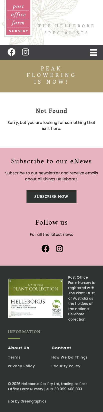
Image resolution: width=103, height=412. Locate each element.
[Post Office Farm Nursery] (18, 18)
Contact (62, 348)
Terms (14, 357)
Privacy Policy (21, 366)
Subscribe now (51, 197)
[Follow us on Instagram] (25, 52)
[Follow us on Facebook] (12, 52)
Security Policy (66, 366)
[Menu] (93, 52)
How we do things (70, 357)
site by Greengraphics (27, 401)
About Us (18, 348)
